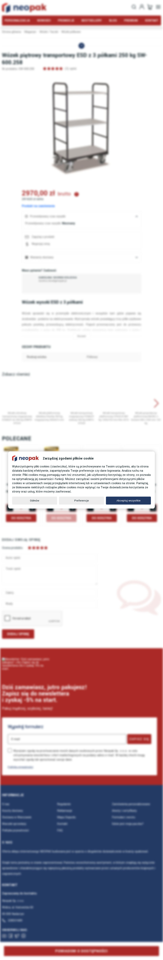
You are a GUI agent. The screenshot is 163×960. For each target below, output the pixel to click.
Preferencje (81, 500)
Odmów (34, 500)
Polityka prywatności (20, 767)
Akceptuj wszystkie (128, 500)
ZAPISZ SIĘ (139, 739)
